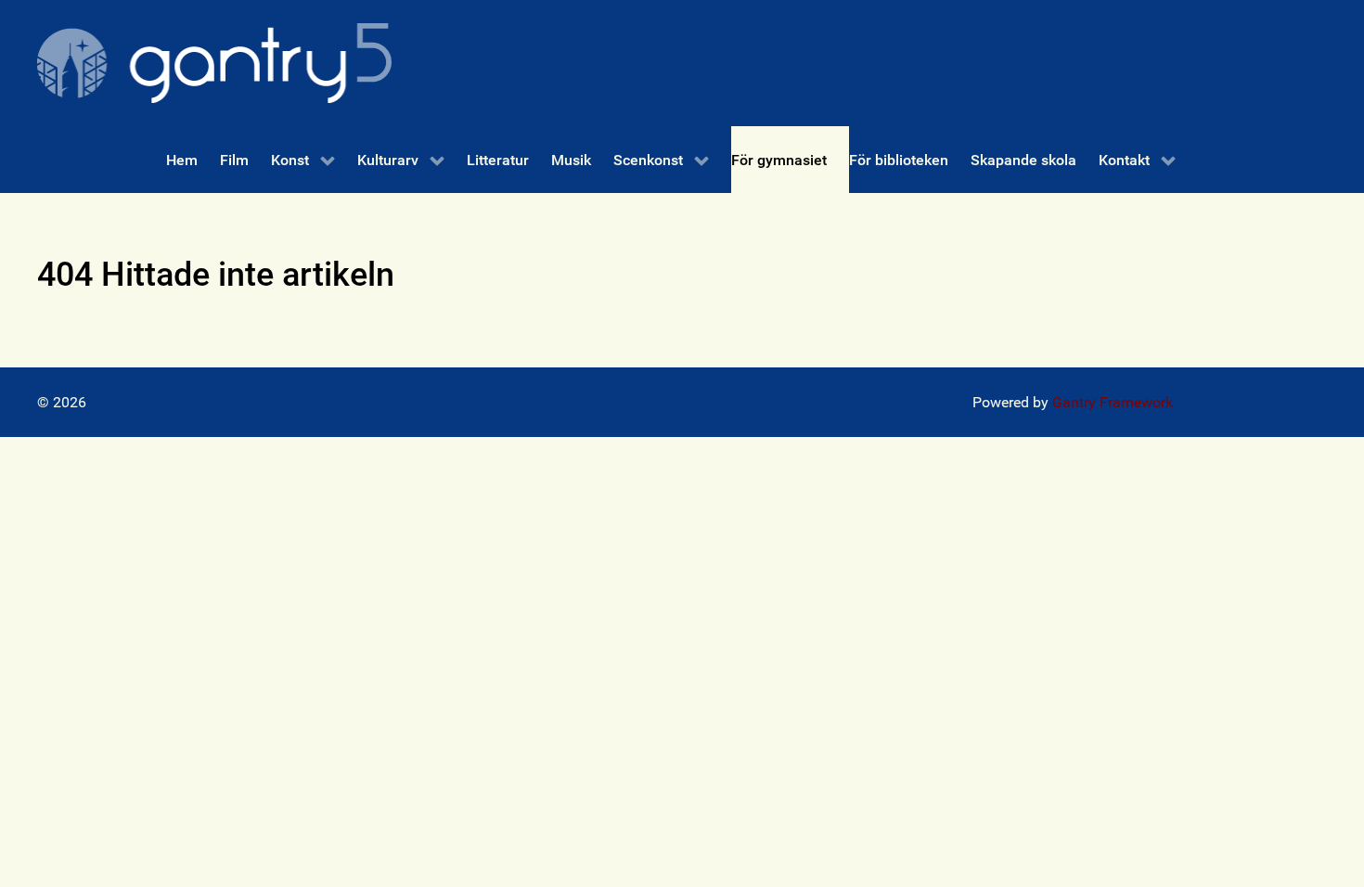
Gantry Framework (1112, 402)
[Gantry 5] (214, 63)
